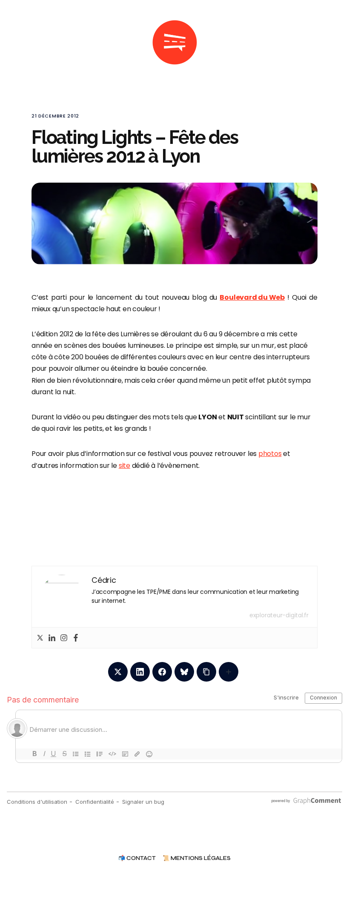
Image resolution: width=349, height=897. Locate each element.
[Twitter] (40, 638)
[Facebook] (76, 638)
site (124, 465)
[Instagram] (64, 638)
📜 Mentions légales (197, 858)
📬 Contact (137, 858)
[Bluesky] (184, 672)
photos (270, 454)
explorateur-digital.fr (279, 615)
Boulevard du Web (252, 297)
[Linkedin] (52, 638)
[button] (35, 42)
